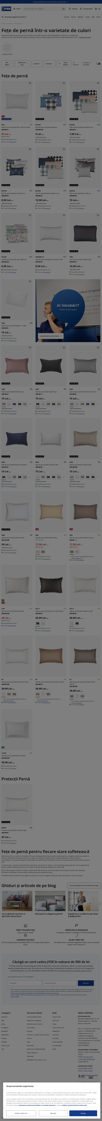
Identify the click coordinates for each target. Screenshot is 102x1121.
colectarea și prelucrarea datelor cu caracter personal (37, 1105)
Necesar (53, 1113)
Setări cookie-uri (21, 1113)
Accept (83, 1113)
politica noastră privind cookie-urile (74, 1105)
